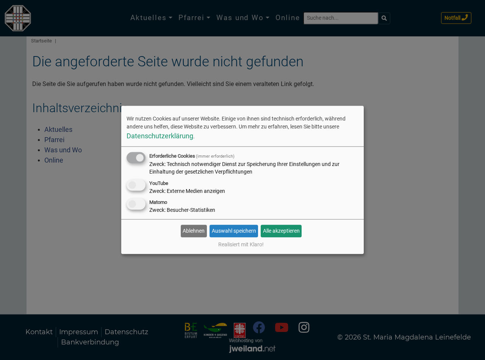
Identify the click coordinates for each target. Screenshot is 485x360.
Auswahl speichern (234, 231)
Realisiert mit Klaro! (241, 245)
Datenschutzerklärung (160, 136)
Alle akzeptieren (281, 231)
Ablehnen (194, 231)
